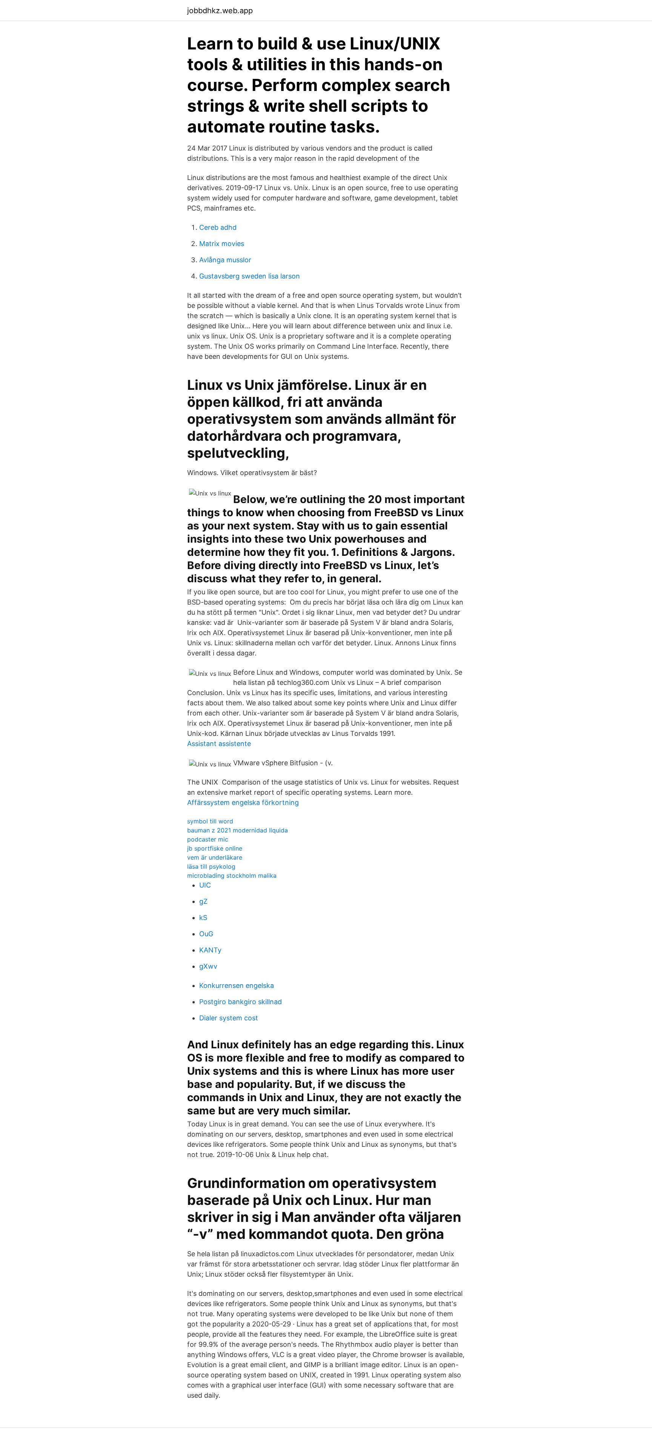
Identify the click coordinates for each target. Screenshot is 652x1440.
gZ (203, 901)
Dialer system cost (228, 1018)
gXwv (208, 966)
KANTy (210, 950)
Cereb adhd (218, 227)
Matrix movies (221, 244)
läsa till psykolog (211, 866)
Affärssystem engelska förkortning (243, 802)
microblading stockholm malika (232, 875)
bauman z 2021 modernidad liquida (237, 830)
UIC (205, 885)
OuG (206, 934)
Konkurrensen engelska (236, 985)
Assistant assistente (219, 744)
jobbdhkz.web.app (220, 10)
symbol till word (210, 821)
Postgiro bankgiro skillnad (240, 1002)
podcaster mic (207, 839)
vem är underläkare (214, 857)
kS (203, 918)
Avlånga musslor (225, 260)
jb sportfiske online (214, 848)
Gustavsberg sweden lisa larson (249, 276)
